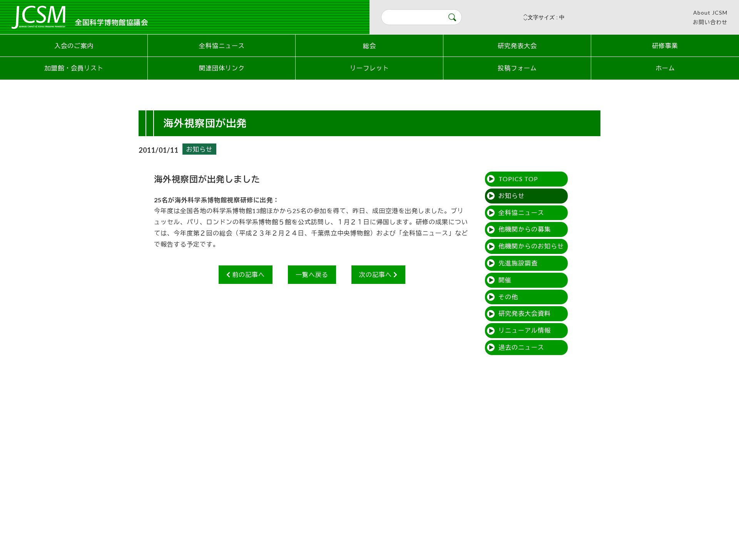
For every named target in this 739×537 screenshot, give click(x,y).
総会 (369, 45)
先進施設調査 (518, 263)
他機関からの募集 (524, 229)
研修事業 (665, 45)
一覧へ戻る (312, 274)
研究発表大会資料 (524, 313)
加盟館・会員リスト (74, 68)
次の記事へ (376, 274)
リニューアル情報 (524, 330)
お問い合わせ (710, 22)
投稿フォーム (517, 68)
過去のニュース (521, 347)
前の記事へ (248, 274)
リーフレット (369, 68)
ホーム (665, 68)
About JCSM (710, 12)
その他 (508, 296)
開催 (505, 280)
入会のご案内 (74, 45)
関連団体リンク (222, 68)
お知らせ (199, 149)
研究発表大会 (517, 45)
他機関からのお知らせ (531, 246)
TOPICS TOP (518, 178)
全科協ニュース (222, 45)
